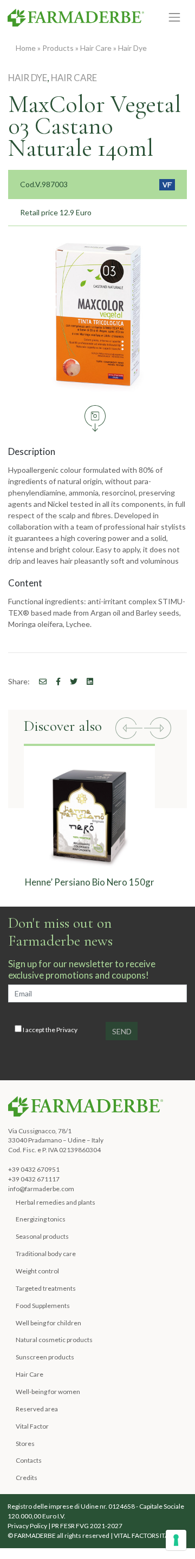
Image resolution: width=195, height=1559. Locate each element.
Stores (25, 1443)
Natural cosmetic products (54, 1340)
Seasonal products (42, 1236)
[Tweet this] (69, 681)
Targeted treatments (46, 1288)
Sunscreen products (45, 1357)
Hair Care (96, 47)
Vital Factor (32, 1426)
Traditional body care (46, 1254)
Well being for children (48, 1323)
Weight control (37, 1271)
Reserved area (37, 1409)
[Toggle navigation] (174, 17)
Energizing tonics (41, 1219)
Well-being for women (48, 1392)
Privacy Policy (27, 1526)
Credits (26, 1478)
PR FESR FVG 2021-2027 (86, 1526)
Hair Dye (132, 47)
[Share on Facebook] (39, 681)
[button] (128, 729)
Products (58, 47)
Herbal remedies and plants (55, 1202)
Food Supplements (43, 1306)
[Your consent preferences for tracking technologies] (176, 1540)
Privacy (66, 1030)
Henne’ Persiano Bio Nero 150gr (89, 882)
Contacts (29, 1460)
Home (26, 47)
